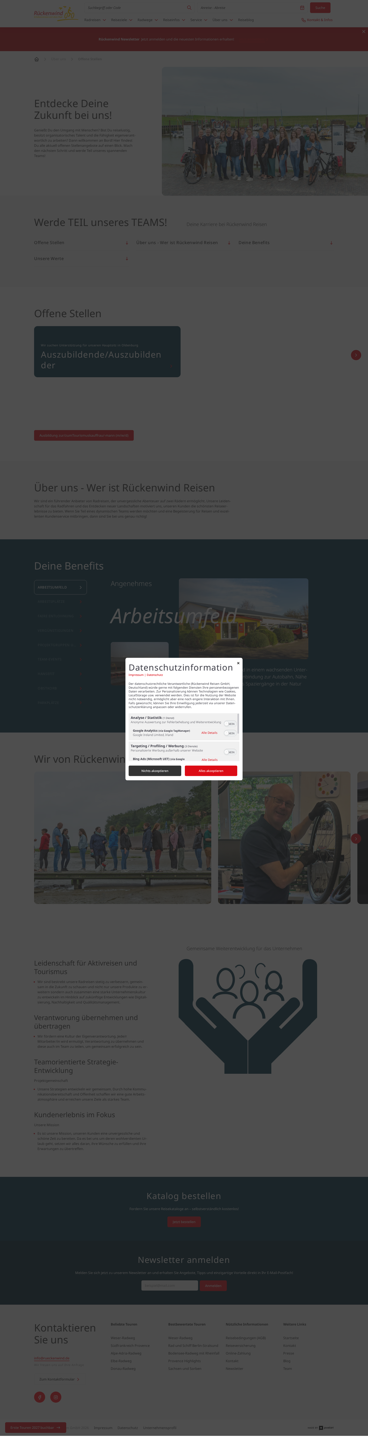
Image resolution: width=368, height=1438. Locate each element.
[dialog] (184, 719)
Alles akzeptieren (211, 771)
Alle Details (209, 733)
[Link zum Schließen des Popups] (238, 664)
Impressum (136, 675)
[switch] (230, 723)
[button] (226, 724)
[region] (184, 737)
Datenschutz (155, 675)
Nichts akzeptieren (154, 771)
